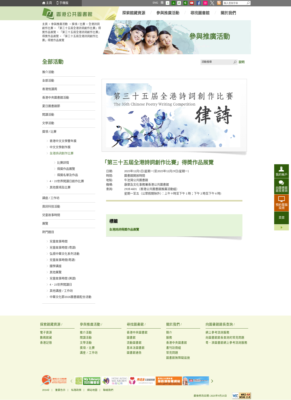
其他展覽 (56, 272)
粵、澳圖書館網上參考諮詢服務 (226, 342)
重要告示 (60, 390)
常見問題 (172, 352)
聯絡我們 (108, 390)
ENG (155, 2)
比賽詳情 (63, 162)
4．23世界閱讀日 (61, 284)
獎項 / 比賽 (78, 24)
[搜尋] (248, 3)
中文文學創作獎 (60, 147)
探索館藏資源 (133, 13)
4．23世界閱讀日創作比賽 (67, 181)
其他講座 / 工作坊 (61, 291)
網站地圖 (92, 390)
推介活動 (48, 72)
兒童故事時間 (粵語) (63, 247)
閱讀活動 (48, 114)
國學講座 (56, 266)
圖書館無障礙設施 (178, 358)
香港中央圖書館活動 (55, 97)
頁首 (282, 217)
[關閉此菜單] (281, 227)
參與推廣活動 (167, 13)
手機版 (63, 3)
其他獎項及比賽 (60, 187)
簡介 (169, 332)
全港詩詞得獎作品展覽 (124, 229)
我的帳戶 (282, 174)
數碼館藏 (46, 337)
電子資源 (46, 332)
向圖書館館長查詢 (282, 189)
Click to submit (235, 62)
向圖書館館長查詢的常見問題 (225, 337)
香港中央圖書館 (137, 332)
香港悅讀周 (49, 89)
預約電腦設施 (282, 206)
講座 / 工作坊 (50, 198)
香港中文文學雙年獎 (63, 141)
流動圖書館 (134, 342)
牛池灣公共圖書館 (136, 180)
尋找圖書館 (200, 13)
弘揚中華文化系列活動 (64, 254)
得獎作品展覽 (66, 169)
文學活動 (48, 123)
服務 (169, 337)
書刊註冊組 (173, 348)
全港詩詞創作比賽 (61, 153)
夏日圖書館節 (51, 106)
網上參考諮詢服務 (217, 332)
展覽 (45, 223)
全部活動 (48, 80)
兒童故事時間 (51, 215)
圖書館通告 (134, 352)
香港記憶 (46, 342)
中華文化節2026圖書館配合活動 (70, 297)
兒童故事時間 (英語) (63, 278)
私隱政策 (76, 390)
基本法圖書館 (136, 348)
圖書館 (131, 337)
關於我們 (228, 13)
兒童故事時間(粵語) (62, 260)
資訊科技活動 (51, 206)
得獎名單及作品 (67, 175)
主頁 (49, 3)
